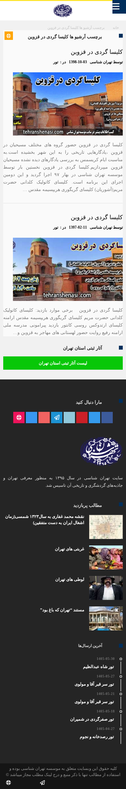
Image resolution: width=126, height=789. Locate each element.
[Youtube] (44, 418)
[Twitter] (94, 418)
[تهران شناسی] (63, 4)
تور (55, 62)
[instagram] (31, 418)
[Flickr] (56, 418)
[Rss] (19, 418)
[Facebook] (107, 418)
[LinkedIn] (69, 418)
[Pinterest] (82, 418)
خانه (116, 28)
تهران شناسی (101, 62)
